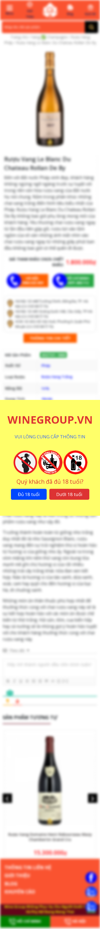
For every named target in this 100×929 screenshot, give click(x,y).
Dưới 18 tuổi (69, 494)
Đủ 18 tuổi (29, 494)
